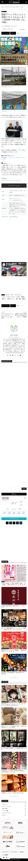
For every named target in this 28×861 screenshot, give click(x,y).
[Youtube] (20, 355)
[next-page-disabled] (5, 367)
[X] (17, 355)
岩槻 (17, 298)
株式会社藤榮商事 (13, 216)
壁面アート (4, 298)
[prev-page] (2, 367)
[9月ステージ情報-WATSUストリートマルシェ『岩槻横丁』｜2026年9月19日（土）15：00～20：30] (14, 618)
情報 (20, 298)
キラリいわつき (7, 26)
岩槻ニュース (12, 6)
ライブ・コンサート (5, 626)
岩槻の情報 (7, 6)
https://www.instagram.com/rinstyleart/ (11, 180)
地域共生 (22, 296)
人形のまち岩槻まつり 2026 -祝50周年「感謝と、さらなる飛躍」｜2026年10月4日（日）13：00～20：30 (13, 584)
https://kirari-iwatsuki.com (14, 337)
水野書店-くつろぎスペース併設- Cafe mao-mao (12, 793)
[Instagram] (10, 355)
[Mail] (12, 355)
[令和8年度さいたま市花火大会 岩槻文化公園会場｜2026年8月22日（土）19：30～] (14, 760)
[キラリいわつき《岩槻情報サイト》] (14, 1)
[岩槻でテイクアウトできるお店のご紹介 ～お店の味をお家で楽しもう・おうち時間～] (14, 716)
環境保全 (23, 298)
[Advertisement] (14, 285)
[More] (17, 33)
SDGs (12, 294)
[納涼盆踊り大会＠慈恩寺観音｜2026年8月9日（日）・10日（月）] (14, 662)
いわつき (3, 296)
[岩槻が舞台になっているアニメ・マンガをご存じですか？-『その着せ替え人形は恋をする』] (14, 694)
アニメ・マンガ (4, 701)
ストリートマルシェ (5, 648)
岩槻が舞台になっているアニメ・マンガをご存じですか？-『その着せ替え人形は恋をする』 (13, 704)
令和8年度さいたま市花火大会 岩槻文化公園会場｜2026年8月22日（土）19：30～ (12, 771)
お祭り (3, 581)
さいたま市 (18, 296)
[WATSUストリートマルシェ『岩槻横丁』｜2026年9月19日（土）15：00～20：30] (14, 640)
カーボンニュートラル (11, 296)
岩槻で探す (3, 724)
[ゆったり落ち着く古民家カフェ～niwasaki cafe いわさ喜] (14, 738)
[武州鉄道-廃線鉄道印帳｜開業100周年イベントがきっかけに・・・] (14, 596)
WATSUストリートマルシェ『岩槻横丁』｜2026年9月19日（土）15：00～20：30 (13, 651)
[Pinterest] (15, 355)
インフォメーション (5, 603)
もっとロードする (13, 677)
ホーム (2, 6)
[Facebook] (7, 355)
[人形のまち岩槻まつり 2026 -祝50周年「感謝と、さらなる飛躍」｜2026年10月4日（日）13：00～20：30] (14, 573)
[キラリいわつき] (2, 26)
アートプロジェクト (17, 294)
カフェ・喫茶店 (4, 746)
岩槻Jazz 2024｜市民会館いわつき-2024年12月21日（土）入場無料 (21, 315)
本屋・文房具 (4, 791)
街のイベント (4, 768)
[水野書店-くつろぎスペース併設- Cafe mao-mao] (14, 783)
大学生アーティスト (11, 298)
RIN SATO (20, 150)
